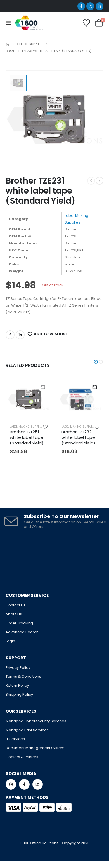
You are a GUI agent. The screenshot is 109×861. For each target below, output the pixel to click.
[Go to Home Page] (7, 44)
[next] (99, 181)
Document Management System (35, 748)
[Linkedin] (37, 784)
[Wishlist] (86, 23)
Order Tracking (19, 623)
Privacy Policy (18, 667)
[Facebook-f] (24, 784)
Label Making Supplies (27, 427)
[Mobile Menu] (10, 23)
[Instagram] (90, 6)
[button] (95, 361)
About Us (14, 614)
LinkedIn (20, 334)
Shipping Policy (19, 694)
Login (10, 641)
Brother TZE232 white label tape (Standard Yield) (78, 437)
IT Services (15, 739)
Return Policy (17, 685)
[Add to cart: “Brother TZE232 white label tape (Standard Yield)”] (94, 387)
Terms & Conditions (23, 676)
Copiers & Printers (22, 756)
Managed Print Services (27, 730)
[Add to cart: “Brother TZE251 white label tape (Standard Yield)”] (43, 387)
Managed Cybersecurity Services (36, 721)
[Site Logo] (29, 22)
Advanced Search (22, 632)
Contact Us (15, 605)
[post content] (29, 399)
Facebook (10, 334)
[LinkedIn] (99, 6)
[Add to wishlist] (45, 426)
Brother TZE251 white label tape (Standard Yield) (27, 437)
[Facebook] (81, 6)
